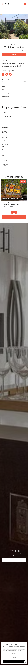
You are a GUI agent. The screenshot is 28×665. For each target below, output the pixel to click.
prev (12, 212)
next (15, 212)
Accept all (14, 661)
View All (14, 217)
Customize (14, 657)
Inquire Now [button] (14, 54)
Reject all (14, 653)
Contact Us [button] (14, 560)
